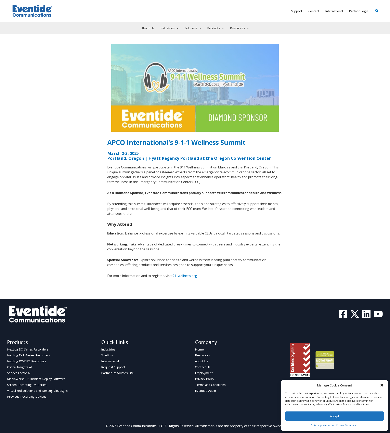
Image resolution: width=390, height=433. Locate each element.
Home (199, 349)
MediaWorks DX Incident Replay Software (36, 379)
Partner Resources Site (117, 373)
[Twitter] (354, 314)
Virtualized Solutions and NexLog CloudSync (37, 391)
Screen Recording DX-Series (27, 385)
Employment (204, 373)
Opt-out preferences (322, 425)
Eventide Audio (205, 391)
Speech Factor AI (19, 373)
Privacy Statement (346, 425)
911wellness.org (184, 275)
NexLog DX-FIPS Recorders (26, 361)
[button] (382, 385)
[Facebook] (343, 314)
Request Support (113, 367)
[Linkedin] (366, 314)
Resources (202, 355)
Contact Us (202, 367)
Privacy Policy (204, 379)
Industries (108, 349)
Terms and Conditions (210, 385)
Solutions (107, 355)
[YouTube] (378, 314)
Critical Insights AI (19, 367)
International (110, 361)
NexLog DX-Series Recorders (28, 349)
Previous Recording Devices (27, 396)
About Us (201, 361)
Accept (334, 416)
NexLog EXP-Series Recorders (28, 355)
